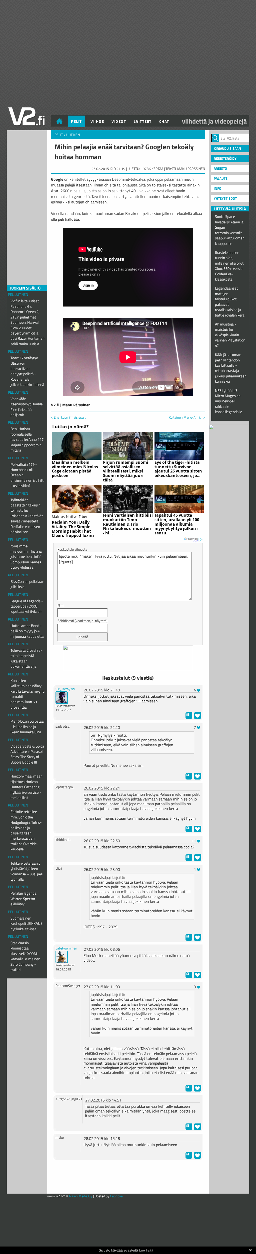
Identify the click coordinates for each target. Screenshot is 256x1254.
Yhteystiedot (225, 198)
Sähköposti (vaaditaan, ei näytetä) (83, 620)
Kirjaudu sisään (227, 148)
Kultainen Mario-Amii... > (187, 417)
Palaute (221, 178)
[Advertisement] (128, 1176)
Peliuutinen (18, 294)
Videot (119, 121)
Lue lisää (146, 1250)
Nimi (61, 605)
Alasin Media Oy (80, 1196)
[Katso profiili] (62, 697)
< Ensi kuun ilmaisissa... (68, 417)
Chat (164, 121)
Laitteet (143, 121)
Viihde (97, 121)
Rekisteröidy (225, 158)
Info (217, 188)
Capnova (116, 1196)
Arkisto (220, 168)
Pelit (76, 121)
